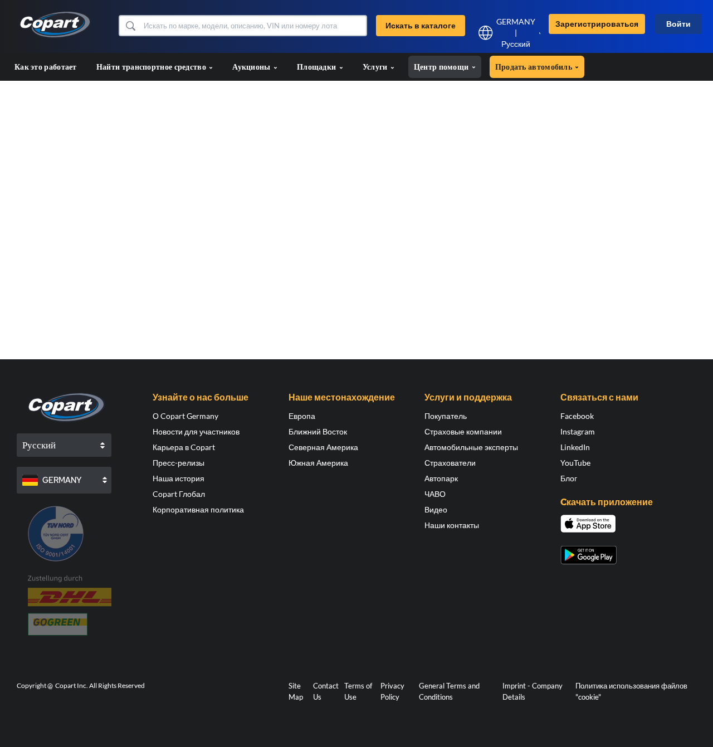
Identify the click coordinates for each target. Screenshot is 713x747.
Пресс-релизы (178, 462)
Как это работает (45, 66)
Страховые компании (463, 431)
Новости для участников (196, 431)
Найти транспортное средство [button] (152, 66)
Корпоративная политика (198, 509)
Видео (435, 509)
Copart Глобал (179, 494)
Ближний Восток (318, 431)
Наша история (178, 478)
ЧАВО (435, 494)
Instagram (577, 431)
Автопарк (441, 478)
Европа (302, 416)
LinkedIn (575, 447)
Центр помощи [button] (442, 66)
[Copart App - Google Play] (588, 555)
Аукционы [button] (252, 66)
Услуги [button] (376, 66)
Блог (568, 478)
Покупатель (445, 416)
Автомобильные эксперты (471, 447)
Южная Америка (318, 462)
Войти (678, 23)
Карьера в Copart (184, 447)
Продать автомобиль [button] (534, 66)
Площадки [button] (317, 66)
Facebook (577, 416)
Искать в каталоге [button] (420, 25)
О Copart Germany (185, 416)
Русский (515, 43)
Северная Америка (323, 447)
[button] (130, 25)
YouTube (575, 462)
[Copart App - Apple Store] (588, 523)
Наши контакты (451, 525)
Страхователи (450, 462)
